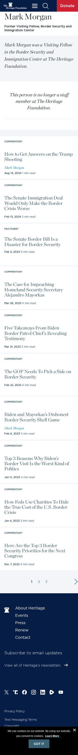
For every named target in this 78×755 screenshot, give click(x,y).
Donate (67, 5)
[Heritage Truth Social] (15, 693)
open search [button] (45, 6)
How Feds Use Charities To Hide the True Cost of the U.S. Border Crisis (36, 507)
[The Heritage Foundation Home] (15, 6)
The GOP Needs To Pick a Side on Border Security (37, 374)
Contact (22, 637)
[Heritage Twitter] (6, 693)
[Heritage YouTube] (60, 693)
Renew (22, 630)
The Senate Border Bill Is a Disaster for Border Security (32, 241)
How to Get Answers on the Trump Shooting (38, 156)
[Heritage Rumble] (51, 693)
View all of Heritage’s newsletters (32, 665)
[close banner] (74, 730)
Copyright (11, 725)
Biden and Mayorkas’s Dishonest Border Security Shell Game (36, 417)
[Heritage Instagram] (33, 693)
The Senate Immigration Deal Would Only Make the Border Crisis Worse (33, 203)
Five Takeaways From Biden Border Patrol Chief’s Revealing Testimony (35, 333)
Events (21, 615)
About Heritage (30, 608)
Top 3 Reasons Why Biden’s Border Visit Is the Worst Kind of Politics (36, 463)
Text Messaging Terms (20, 719)
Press (20, 622)
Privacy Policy (14, 711)
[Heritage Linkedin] (42, 693)
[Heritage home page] (7, 610)
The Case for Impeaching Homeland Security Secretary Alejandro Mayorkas (33, 289)
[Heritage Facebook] (24, 693)
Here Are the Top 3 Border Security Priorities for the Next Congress (34, 551)
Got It (39, 744)
